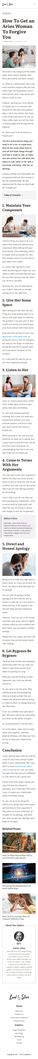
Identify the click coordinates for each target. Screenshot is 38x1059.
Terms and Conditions (19, 1017)
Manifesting (19, 1036)
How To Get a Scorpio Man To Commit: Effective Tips (16, 917)
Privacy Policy (19, 1020)
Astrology (6, 13)
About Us (19, 1011)
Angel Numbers (19, 1030)
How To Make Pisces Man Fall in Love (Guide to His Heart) (17, 856)
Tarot (19, 1039)
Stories (19, 1043)
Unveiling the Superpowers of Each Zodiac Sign (16, 887)
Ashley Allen (8, 41)
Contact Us (19, 1014)
